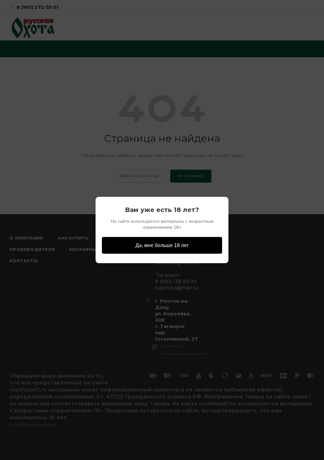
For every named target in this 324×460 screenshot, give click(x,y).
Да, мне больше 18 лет (162, 245)
